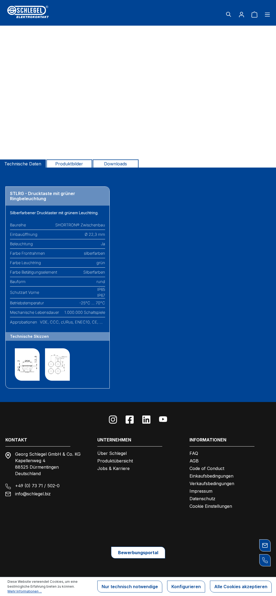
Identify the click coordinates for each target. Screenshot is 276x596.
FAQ (193, 453)
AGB (194, 461)
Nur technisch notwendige (130, 586)
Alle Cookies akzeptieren (240, 586)
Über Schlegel (112, 453)
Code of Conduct (206, 468)
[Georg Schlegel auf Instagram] (113, 420)
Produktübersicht (115, 461)
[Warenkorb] (254, 14)
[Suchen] (228, 14)
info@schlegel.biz (33, 493)
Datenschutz (202, 498)
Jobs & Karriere (113, 468)
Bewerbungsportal (138, 552)
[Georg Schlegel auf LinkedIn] (146, 420)
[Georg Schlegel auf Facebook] (129, 420)
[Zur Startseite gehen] (48, 12)
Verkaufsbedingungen (211, 483)
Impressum (200, 491)
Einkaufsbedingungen (211, 476)
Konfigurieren (186, 586)
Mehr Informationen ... (25, 591)
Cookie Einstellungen (210, 506)
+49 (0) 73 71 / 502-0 (37, 485)
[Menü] (266, 14)
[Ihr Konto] (241, 14)
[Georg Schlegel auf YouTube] (163, 420)
